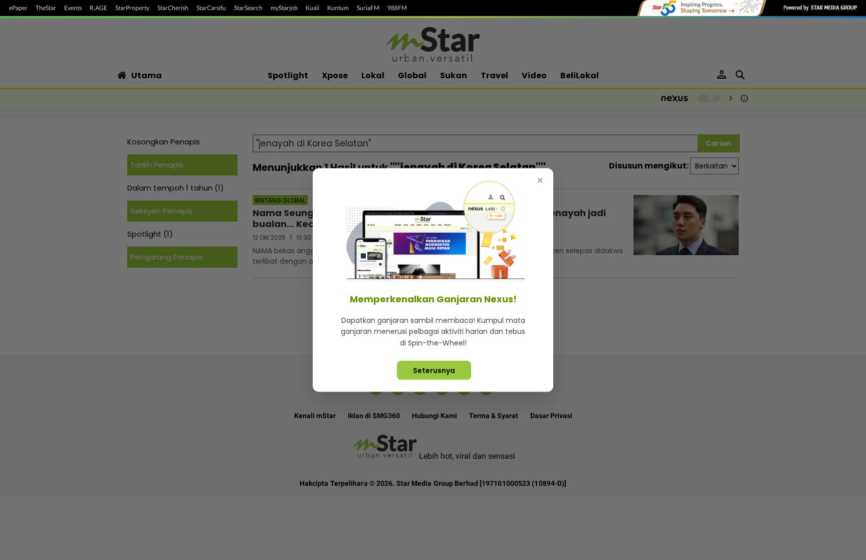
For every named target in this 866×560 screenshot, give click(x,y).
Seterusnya (434, 370)
